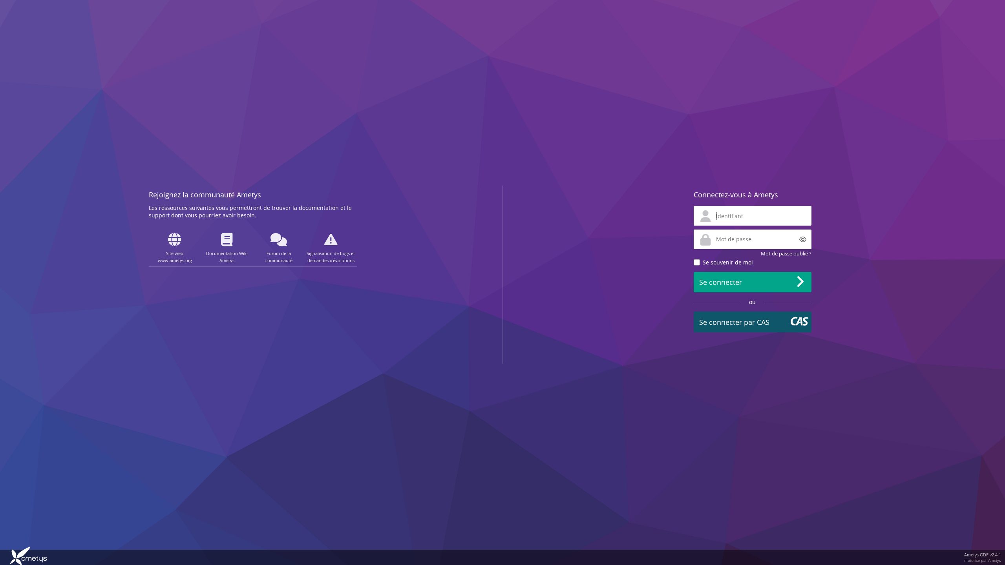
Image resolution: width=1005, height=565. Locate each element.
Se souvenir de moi (728, 262)
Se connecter (720, 282)
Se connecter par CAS (734, 322)
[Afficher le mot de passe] (802, 239)
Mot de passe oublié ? (786, 253)
